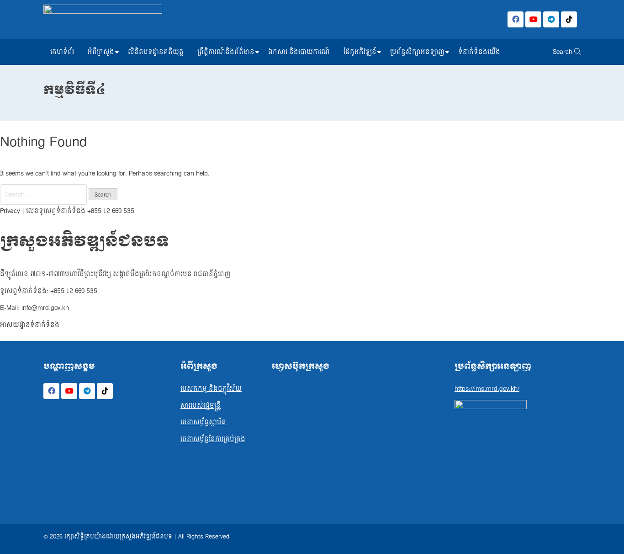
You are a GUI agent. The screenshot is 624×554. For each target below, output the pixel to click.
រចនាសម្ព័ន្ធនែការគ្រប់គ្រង (212, 439)
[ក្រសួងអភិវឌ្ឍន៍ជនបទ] (102, 19)
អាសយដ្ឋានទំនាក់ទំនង (29, 324)
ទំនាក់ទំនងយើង (479, 52)
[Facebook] (516, 19)
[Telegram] (551, 19)
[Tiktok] (569, 19)
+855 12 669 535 (110, 211)
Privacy (10, 211)
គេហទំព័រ (62, 52)
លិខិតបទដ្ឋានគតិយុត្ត (156, 52)
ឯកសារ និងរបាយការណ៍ (299, 52)
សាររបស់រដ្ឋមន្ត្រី (200, 405)
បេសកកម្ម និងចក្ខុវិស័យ (211, 388)
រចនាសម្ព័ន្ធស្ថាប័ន (203, 422)
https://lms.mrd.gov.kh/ (487, 388)
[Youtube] (533, 19)
